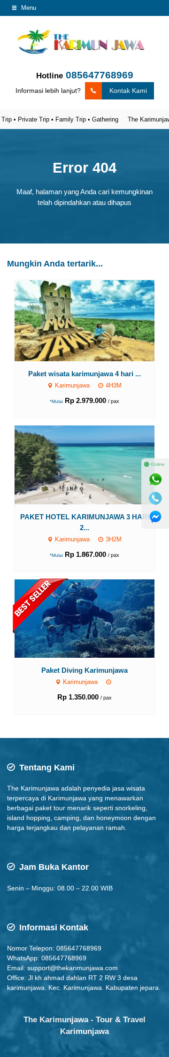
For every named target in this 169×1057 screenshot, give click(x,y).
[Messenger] (155, 517)
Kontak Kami (128, 90)
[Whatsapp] (155, 479)
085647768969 (99, 74)
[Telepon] (155, 498)
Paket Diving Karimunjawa (84, 670)
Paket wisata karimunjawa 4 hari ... (84, 374)
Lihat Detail (93, 320)
